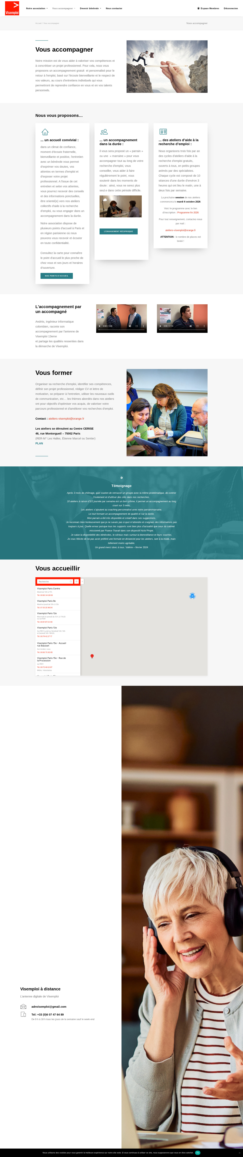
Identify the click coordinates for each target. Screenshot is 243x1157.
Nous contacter (114, 8)
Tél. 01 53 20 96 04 (44, 590)
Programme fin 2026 (188, 212)
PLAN (39, 443)
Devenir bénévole (89, 8)
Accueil (38, 23)
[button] (121, 478)
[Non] (239, 1152)
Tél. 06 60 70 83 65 (44, 635)
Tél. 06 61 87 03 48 (44, 605)
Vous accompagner (62, 8)
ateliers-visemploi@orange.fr (180, 230)
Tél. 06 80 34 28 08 (45, 578)
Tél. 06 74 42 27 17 (44, 619)
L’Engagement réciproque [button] (118, 231)
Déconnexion (231, 8)
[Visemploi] (12, 8)
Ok (197, 1153)
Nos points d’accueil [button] (56, 276)
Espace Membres (210, 8)
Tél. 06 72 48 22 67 (44, 650)
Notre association (35, 8)
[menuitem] (37, 8)
